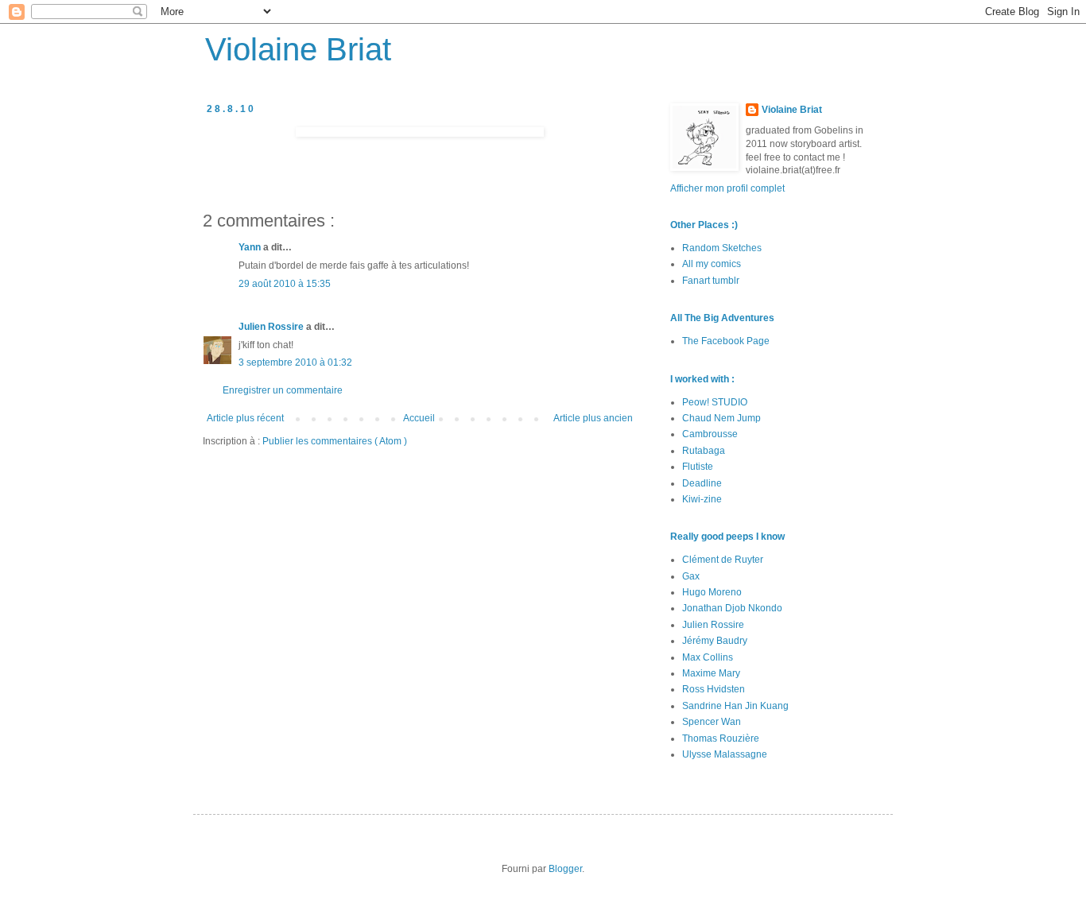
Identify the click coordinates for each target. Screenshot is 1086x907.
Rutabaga (703, 450)
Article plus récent (245, 418)
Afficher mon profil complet (727, 188)
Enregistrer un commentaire (283, 390)
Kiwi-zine (702, 499)
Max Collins (707, 657)
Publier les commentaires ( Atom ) (334, 441)
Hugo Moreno (712, 592)
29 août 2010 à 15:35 (285, 283)
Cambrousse (710, 434)
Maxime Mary (711, 673)
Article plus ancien (593, 418)
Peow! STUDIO (714, 402)
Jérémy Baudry (714, 640)
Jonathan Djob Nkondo (732, 608)
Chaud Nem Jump (721, 418)
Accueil (419, 418)
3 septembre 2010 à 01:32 (295, 362)
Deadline (702, 483)
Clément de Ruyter (722, 559)
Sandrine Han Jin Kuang (735, 705)
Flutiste (697, 466)
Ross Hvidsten (713, 689)
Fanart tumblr (710, 280)
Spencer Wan (711, 721)
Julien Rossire (272, 326)
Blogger (565, 868)
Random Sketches (722, 248)
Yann (251, 247)
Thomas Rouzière (720, 738)
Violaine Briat (298, 49)
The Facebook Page (726, 341)
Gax (691, 576)
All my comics (711, 263)
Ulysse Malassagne (724, 754)
